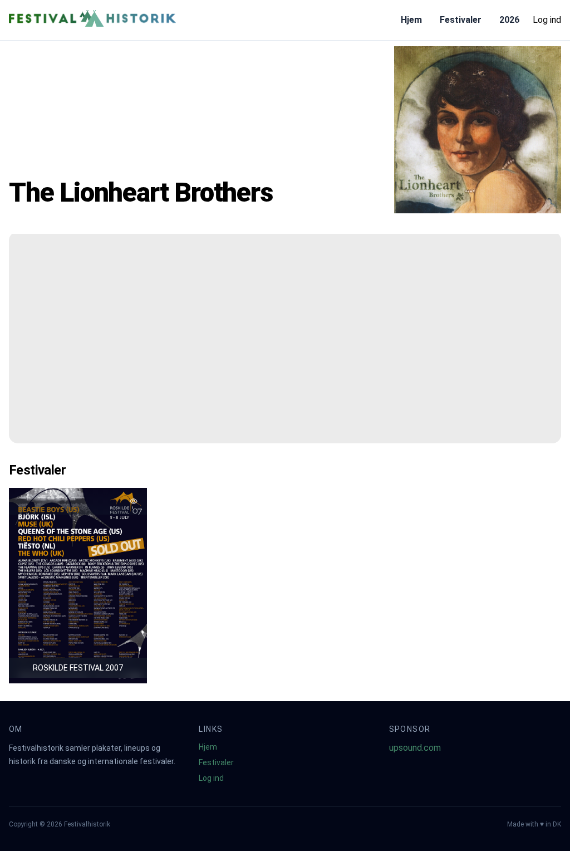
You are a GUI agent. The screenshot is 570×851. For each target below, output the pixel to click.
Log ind (547, 19)
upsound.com (415, 747)
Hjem (411, 19)
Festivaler (460, 19)
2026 (509, 19)
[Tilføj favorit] (133, 501)
